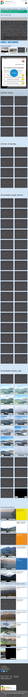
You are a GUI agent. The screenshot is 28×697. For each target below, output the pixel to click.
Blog (7, 671)
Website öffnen (14, 73)
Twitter (4, 671)
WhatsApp (16, 42)
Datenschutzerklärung (5, 669)
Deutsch (22, 0)
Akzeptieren (18, 695)
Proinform (5, 666)
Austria (6, 15)
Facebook (2, 671)
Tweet (4, 42)
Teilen (9, 42)
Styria (10, 14)
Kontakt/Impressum (5, 667)
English (25, 0)
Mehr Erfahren (10, 695)
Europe (2, 15)
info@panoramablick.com (6, 678)
